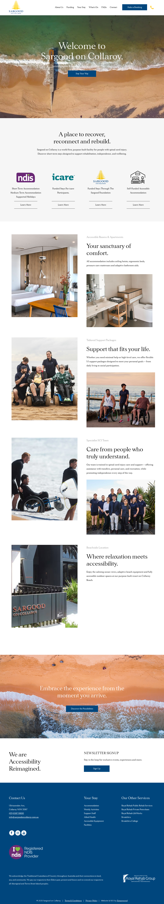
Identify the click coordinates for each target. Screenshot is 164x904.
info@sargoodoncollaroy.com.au (24, 817)
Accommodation (91, 805)
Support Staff (90, 813)
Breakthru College (129, 821)
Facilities (88, 825)
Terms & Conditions (73, 901)
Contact (113, 7)
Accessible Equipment (94, 821)
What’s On (93, 7)
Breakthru (126, 817)
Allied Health (90, 817)
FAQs (104, 7)
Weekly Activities (91, 809)
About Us (59, 7)
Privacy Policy (92, 901)
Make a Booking (134, 7)
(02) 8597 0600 (16, 813)
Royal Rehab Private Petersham (135, 809)
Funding (70, 7)
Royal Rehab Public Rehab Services (136, 805)
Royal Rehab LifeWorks (131, 813)
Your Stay (81, 7)
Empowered (122, 901)
